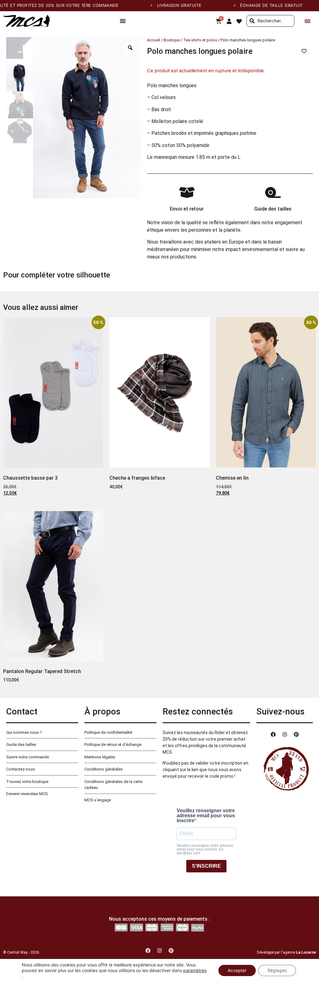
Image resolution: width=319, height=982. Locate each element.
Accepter (237, 970)
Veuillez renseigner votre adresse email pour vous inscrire (206, 815)
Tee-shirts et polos (200, 40)
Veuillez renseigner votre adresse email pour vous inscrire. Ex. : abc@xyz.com (205, 849)
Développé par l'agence (286, 952)
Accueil (153, 40)
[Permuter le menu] (123, 21)
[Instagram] (285, 734)
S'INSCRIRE (206, 866)
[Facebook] (273, 734)
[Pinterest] (296, 734)
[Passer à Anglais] (307, 21)
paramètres (195, 970)
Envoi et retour (187, 209)
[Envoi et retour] (187, 192)
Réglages (277, 970)
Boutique (172, 40)
